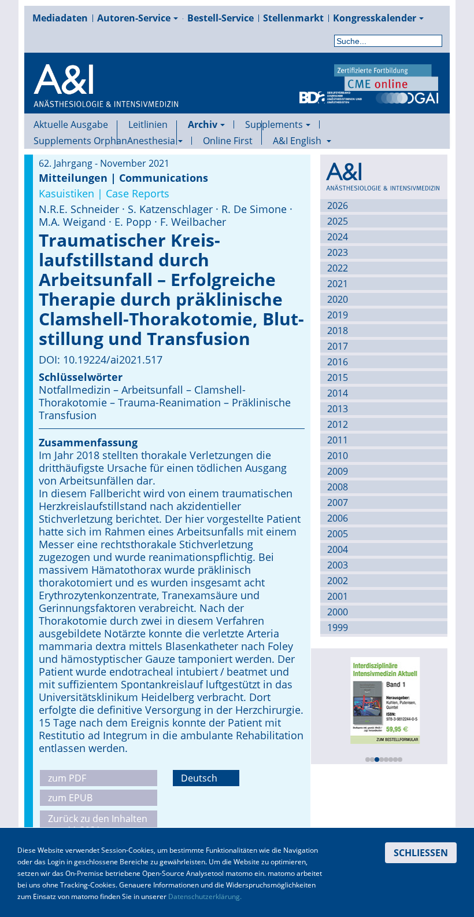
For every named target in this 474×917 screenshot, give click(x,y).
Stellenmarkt (293, 18)
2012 (337, 424)
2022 (337, 268)
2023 (337, 252)
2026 (337, 205)
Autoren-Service (134, 18)
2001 (337, 596)
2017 (337, 346)
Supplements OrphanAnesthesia (104, 140)
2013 (337, 409)
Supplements (274, 124)
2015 (337, 377)
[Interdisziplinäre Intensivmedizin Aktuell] (382, 699)
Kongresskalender (374, 18)
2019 (337, 315)
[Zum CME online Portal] (386, 76)
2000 (337, 612)
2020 (337, 299)
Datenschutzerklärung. (205, 896)
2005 (337, 534)
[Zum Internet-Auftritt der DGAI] (407, 96)
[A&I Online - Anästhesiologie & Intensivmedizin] (106, 99)
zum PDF (67, 778)
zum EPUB (70, 798)
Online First (228, 140)
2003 (337, 565)
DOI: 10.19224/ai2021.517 (100, 359)
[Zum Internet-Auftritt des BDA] (330, 96)
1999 (337, 627)
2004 (337, 549)
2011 (337, 440)
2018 (337, 330)
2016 (337, 362)
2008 (337, 487)
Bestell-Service (220, 18)
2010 (337, 455)
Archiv (202, 124)
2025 (337, 221)
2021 (337, 283)
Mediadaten (60, 18)
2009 (337, 471)
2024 (337, 237)
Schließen (421, 852)
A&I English (298, 140)
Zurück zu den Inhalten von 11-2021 (97, 824)
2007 (337, 502)
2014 (337, 393)
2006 (337, 518)
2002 (337, 580)
